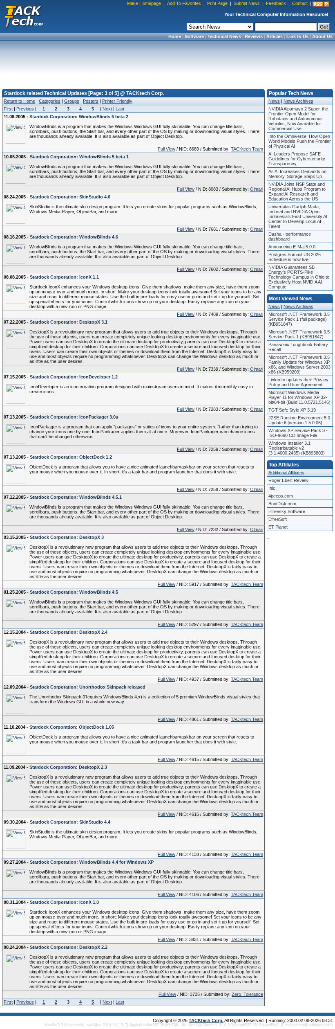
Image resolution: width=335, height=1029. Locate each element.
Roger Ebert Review (288, 480)
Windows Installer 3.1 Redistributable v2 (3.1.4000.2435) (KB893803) (296, 448)
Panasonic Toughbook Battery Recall (298, 347)
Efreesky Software (286, 511)
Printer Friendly (117, 101)
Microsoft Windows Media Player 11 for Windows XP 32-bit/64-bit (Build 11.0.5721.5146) (299, 397)
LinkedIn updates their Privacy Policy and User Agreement (298, 382)
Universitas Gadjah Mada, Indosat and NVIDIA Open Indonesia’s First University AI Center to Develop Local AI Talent (297, 216)
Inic (271, 488)
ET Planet (278, 527)
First (8, 108)
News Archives (298, 101)
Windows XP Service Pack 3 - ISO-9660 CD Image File (298, 433)
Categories (49, 101)
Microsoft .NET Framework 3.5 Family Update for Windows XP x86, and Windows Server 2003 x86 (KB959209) (299, 364)
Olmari (256, 189)
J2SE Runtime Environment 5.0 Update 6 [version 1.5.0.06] (299, 420)
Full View (166, 148)
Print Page (217, 3)
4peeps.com (280, 495)
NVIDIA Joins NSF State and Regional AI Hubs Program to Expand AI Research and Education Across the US (297, 191)
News (274, 101)
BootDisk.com (282, 503)
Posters (90, 101)
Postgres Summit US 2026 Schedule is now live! (294, 257)
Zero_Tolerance (247, 994)
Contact (300, 3)
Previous (25, 108)
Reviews (254, 36)
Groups (71, 101)
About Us (322, 36)
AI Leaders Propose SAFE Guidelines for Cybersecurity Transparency (296, 158)
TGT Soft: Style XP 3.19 (292, 410)
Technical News (224, 36)
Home (174, 36)
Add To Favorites (184, 3)
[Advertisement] (167, 62)
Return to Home (19, 101)
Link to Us (297, 36)
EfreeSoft (277, 519)
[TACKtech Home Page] (24, 16)
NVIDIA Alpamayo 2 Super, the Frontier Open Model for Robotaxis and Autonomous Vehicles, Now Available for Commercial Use (298, 118)
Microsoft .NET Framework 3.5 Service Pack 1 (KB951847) (299, 334)
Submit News (247, 3)
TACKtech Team (247, 148)
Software (194, 36)
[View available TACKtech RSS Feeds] (321, 4)
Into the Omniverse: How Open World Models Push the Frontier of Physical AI (299, 141)
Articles (274, 36)
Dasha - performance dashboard (289, 236)
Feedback (276, 3)
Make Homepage (144, 3)
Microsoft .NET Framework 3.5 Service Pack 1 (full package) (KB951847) (299, 319)
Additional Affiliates (286, 472)
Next (107, 108)
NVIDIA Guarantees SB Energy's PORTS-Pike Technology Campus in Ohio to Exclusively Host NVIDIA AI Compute (298, 277)
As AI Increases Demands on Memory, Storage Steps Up (297, 174)
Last (120, 108)
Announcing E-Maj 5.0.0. (292, 246)
